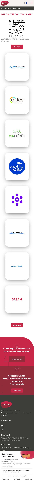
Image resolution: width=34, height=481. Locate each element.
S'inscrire (17, 390)
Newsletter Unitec (16, 376)
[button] (31, 3)
